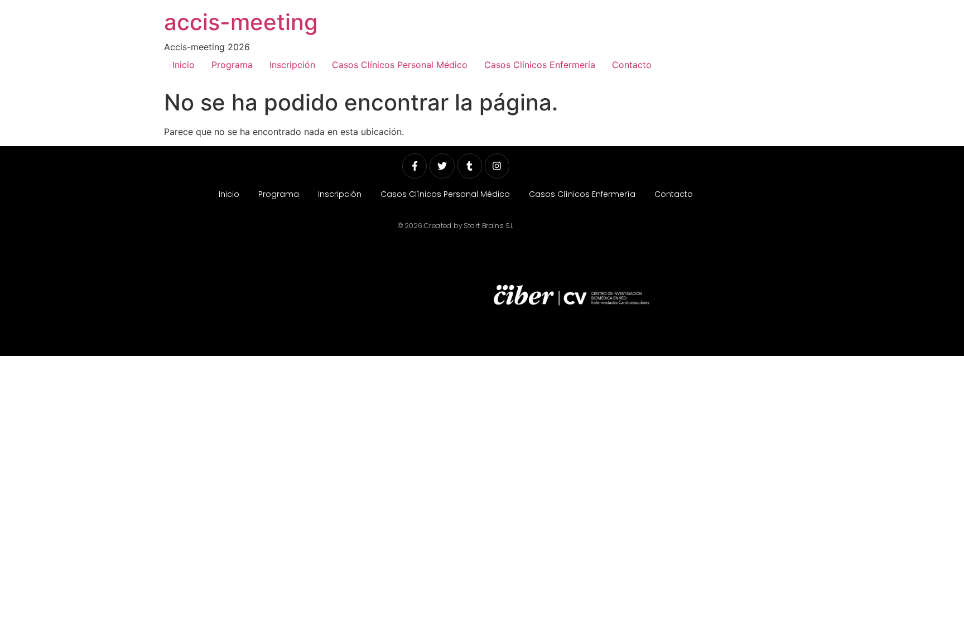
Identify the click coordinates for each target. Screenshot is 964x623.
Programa (232, 64)
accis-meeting (241, 22)
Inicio (183, 64)
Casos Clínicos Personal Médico (399, 64)
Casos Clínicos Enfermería (539, 64)
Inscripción (292, 64)
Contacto (632, 64)
